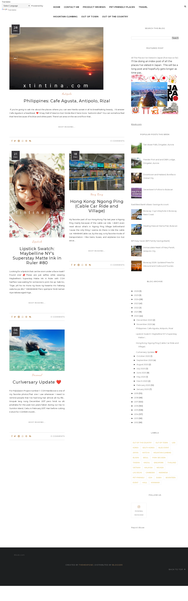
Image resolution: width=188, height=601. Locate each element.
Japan (135, 453)
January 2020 (143, 389)
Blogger (117, 565)
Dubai (159, 478)
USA (173, 443)
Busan (136, 458)
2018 (136, 397)
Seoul (145, 458)
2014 (136, 414)
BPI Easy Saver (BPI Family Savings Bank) (150, 241)
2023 (136, 303)
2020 (136, 316)
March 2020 (142, 381)
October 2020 (144, 356)
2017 (136, 402)
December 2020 (145, 320)
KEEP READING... (66, 127)
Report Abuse (137, 527)
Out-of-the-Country (142, 443)
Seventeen (171, 478)
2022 (136, 307)
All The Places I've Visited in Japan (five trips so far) (154, 58)
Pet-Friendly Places (122, 7)
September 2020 (145, 360)
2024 (136, 299)
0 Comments (117, 141)
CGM (150, 478)
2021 (136, 312)
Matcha (146, 453)
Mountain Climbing (65, 16)
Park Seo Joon (159, 458)
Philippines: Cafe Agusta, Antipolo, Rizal (67, 100)
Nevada (160, 468)
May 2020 (141, 377)
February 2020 (144, 385)
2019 (136, 393)
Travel (143, 7)
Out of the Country (115, 16)
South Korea (148, 448)
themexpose (86, 565)
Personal (37, 375)
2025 (136, 295)
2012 (136, 422)
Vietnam (136, 468)
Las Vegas (137, 473)
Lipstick (37, 241)
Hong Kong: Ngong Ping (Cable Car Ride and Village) (97, 206)
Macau (147, 463)
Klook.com (136, 124)
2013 (136, 418)
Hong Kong (96, 194)
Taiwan (136, 463)
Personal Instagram (138, 513)
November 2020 (145, 324)
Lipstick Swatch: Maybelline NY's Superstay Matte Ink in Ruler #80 (37, 255)
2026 (136, 291)
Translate (12, 10)
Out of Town (89, 16)
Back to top (176, 569)
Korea (136, 448)
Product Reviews (94, 7)
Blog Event (163, 448)
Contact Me (71, 7)
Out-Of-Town (162, 443)
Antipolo (67, 94)
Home (56, 7)
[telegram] (19, 141)
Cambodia (150, 473)
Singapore (158, 463)
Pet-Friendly (139, 478)
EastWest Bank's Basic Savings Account (150, 204)
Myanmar (155, 483)
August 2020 (143, 364)
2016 (136, 406)
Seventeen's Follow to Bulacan (158, 189)
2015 (136, 410)
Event (135, 483)
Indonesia (163, 473)
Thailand (171, 463)
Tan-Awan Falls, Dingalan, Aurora (158, 144)
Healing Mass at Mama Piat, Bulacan (160, 226)
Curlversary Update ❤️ (37, 382)
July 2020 (141, 368)
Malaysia (148, 468)
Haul (144, 483)
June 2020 (142, 372)
